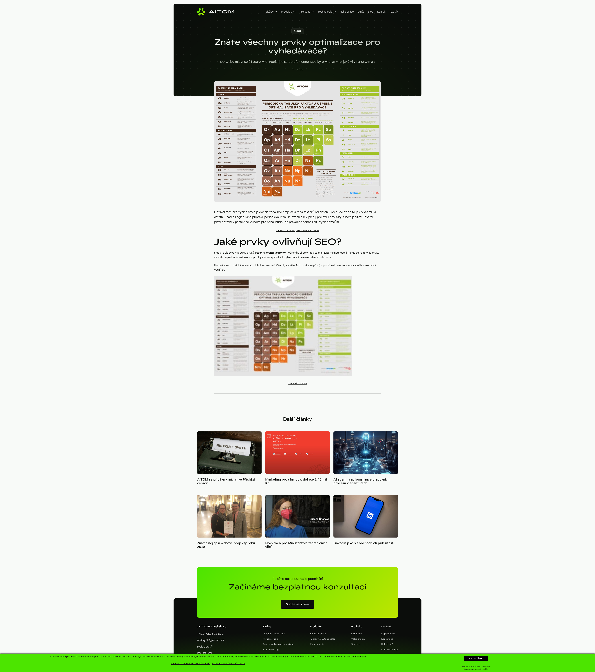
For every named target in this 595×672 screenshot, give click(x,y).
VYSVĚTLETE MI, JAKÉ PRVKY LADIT (297, 230)
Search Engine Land (238, 217)
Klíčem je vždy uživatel (358, 217)
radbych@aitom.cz (210, 640)
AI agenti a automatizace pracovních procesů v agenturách (361, 481)
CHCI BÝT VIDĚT (297, 383)
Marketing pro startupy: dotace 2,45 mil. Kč (296, 481)
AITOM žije (297, 69)
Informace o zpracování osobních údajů (190, 663)
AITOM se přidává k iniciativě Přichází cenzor (226, 481)
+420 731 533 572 (210, 633)
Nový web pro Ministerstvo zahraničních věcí (296, 545)
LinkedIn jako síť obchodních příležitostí (363, 543)
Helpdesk (204, 646)
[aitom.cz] (215, 11)
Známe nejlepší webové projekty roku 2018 (226, 545)
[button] (297, 31)
